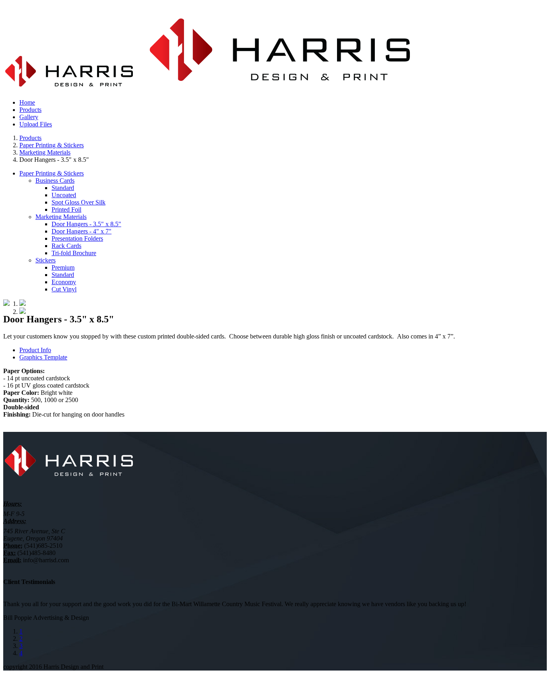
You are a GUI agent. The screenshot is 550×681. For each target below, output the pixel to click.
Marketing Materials (44, 152)
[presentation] (35, 350)
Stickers (45, 260)
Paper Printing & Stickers (51, 145)
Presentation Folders (77, 238)
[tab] (283, 350)
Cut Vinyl (64, 289)
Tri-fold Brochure (74, 253)
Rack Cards (66, 245)
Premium (63, 267)
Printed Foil (66, 209)
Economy (64, 282)
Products (30, 137)
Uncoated (64, 195)
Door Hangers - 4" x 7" (82, 231)
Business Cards (54, 180)
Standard (63, 187)
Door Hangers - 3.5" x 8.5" (86, 224)
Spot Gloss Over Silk (78, 202)
